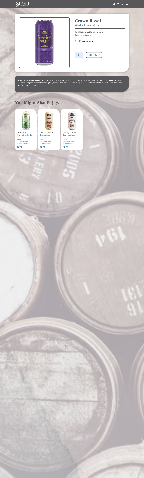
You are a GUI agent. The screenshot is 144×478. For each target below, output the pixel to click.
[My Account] (114, 4)
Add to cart (94, 55)
